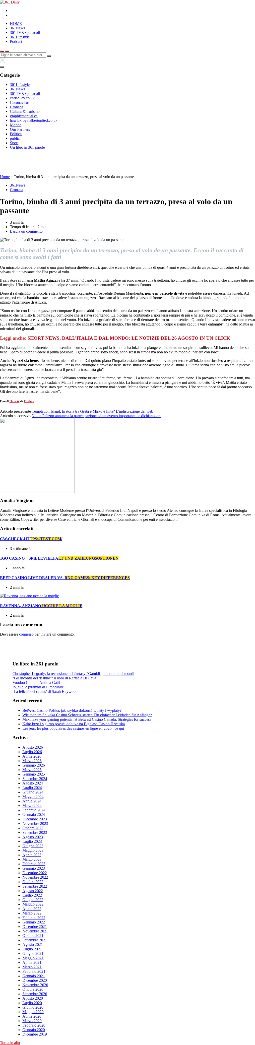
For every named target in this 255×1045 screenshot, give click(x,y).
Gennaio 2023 (33, 868)
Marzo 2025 (32, 770)
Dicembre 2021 (34, 926)
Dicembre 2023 (34, 819)
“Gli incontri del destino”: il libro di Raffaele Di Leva (54, 678)
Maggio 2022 (33, 904)
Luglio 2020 (32, 1003)
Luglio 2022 (32, 895)
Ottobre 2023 (32, 828)
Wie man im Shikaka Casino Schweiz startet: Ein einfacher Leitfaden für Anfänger (87, 715)
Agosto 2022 (32, 891)
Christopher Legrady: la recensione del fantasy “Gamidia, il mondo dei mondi (73, 673)
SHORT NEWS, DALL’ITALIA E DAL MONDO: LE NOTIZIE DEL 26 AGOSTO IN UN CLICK (128, 338)
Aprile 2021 (31, 962)
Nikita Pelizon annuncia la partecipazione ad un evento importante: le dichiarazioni (96, 416)
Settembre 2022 (34, 886)
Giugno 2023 (32, 846)
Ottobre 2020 (32, 989)
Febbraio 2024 (33, 810)
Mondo (15, 125)
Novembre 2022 (35, 877)
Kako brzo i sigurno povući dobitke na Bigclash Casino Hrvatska (73, 724)
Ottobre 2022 (32, 882)
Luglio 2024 (32, 787)
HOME (16, 23)
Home (5, 177)
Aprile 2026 (31, 756)
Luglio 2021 (32, 949)
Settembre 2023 (34, 832)
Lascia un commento (26, 231)
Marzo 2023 (32, 859)
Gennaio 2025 (33, 774)
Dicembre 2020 (34, 980)
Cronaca (16, 107)
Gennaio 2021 (33, 976)
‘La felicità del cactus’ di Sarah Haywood (44, 691)
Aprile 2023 (31, 855)
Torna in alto (10, 1043)
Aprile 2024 (31, 801)
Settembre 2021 (34, 940)
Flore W (14, 401)
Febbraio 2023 (33, 864)
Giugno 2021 (32, 953)
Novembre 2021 (35, 931)
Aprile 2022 (31, 909)
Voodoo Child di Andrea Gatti (36, 682)
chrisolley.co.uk (22, 98)
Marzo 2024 (32, 805)
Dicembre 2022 (34, 873)
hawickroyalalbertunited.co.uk (34, 120)
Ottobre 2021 (32, 935)
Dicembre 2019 (34, 1034)
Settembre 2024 (34, 779)
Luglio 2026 (32, 752)
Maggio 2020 (33, 1012)
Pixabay (29, 401)
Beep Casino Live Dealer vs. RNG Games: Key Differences (65, 578)
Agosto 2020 (32, 998)
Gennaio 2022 (33, 922)
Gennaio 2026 (33, 765)
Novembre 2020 (35, 985)
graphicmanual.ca (24, 116)
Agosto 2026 (32, 747)
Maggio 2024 (33, 796)
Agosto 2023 (32, 837)
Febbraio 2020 (33, 1025)
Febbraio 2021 (33, 971)
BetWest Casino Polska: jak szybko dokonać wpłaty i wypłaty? (72, 710)
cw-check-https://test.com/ (31, 539)
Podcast (16, 41)
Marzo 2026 (32, 761)
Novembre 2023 (35, 823)
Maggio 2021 (33, 958)
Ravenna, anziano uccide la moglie (41, 606)
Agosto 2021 (32, 944)
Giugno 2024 (32, 792)
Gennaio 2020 (33, 1030)
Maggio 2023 (33, 850)
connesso (26, 634)
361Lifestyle (20, 37)
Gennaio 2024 (33, 814)
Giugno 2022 (32, 900)
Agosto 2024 (32, 783)
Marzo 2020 (32, 1021)
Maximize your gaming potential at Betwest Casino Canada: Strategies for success (86, 719)
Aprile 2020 (31, 1016)
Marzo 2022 (32, 913)
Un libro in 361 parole (27, 147)
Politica (16, 134)
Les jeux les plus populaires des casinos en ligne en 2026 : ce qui (73, 728)
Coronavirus (19, 102)
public (15, 138)
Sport (14, 143)
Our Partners (20, 129)
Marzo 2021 (32, 967)
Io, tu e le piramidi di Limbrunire (38, 687)
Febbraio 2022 (33, 917)
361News (17, 28)
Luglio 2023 (32, 841)
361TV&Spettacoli (25, 32)
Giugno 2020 (32, 1007)
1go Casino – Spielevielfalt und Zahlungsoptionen (59, 558)
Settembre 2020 (34, 994)
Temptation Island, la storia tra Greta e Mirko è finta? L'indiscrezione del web (92, 411)
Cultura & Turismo (25, 111)
